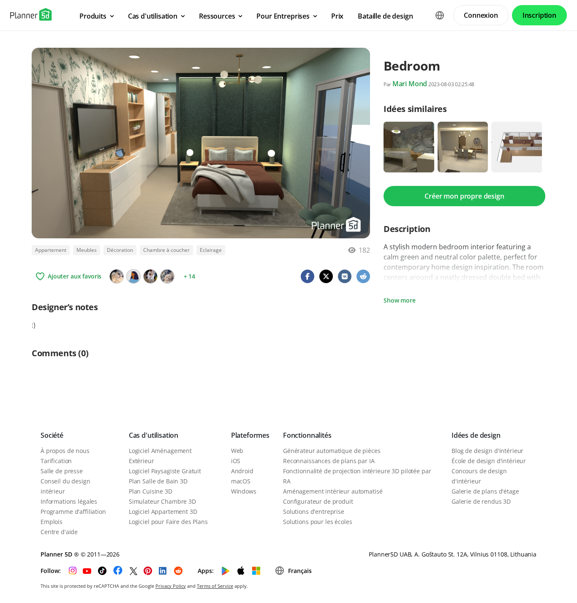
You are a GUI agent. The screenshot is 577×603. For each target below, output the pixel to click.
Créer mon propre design (464, 196)
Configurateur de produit (318, 501)
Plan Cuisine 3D (150, 491)
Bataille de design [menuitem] (385, 16)
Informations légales (69, 501)
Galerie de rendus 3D (481, 501)
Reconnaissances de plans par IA (329, 461)
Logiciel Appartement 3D (163, 512)
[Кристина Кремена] (116, 276)
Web (237, 451)
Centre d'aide (59, 532)
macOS (240, 481)
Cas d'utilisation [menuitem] (152, 16)
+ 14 (189, 276)
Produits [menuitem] (92, 16)
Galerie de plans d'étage (485, 491)
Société (52, 435)
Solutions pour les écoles (317, 522)
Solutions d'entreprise (313, 512)
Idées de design (476, 435)
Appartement (50, 250)
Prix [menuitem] (337, 16)
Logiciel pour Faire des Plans (168, 522)
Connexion (481, 15)
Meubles (86, 250)
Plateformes (250, 435)
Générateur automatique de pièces (332, 451)
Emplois (52, 522)
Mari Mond (409, 83)
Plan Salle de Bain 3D (158, 481)
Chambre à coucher (166, 250)
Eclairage (211, 250)
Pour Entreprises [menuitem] (282, 16)
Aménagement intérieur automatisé (333, 491)
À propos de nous (65, 451)
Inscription (539, 15)
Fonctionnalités (307, 435)
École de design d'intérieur (489, 461)
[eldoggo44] (167, 276)
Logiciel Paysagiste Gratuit (165, 471)
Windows (243, 491)
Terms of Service (215, 586)
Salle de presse (62, 471)
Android (242, 471)
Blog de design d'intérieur (487, 451)
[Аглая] (150, 276)
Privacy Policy (170, 586)
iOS (236, 461)
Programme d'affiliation (73, 512)
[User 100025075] (133, 276)
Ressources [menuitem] (217, 16)
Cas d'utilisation (153, 435)
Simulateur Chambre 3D (162, 501)
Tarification (56, 461)
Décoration (120, 250)
